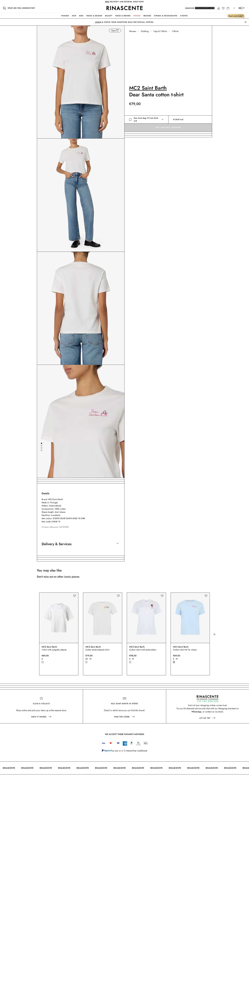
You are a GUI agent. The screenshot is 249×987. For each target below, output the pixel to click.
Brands (147, 15)
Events (184, 15)
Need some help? (236, 16)
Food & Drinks (123, 15)
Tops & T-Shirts (160, 31)
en (240, 8)
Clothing (145, 31)
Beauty (108, 15)
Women (65, 15)
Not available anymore (168, 127)
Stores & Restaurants (165, 15)
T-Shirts (175, 31)
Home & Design (94, 15)
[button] (218, 8)
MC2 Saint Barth (148, 88)
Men (74, 15)
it (244, 8)
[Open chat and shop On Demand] (207, 698)
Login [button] (98, 22)
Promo (137, 15)
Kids (81, 15)
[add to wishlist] (117, 30)
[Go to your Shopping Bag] (228, 8)
